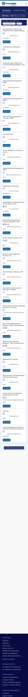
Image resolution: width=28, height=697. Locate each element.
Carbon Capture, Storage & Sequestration (14, 400)
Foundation (6, 38)
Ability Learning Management (11, 682)
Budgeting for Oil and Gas (10, 359)
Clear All (19, 23)
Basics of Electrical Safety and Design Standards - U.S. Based (14, 306)
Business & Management (10, 653)
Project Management (13, 52)
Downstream (6, 645)
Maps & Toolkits (7, 696)
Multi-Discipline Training (13, 226)
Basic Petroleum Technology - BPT (13, 272)
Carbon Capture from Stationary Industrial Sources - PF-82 (12, 394)
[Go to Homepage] (9, 3)
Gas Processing (13, 35)
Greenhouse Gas (13, 139)
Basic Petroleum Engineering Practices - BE (11, 254)
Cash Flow (6, 411)
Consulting (5, 693)
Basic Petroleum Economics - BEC (12, 238)
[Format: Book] (4, 189)
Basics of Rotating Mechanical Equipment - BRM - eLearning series (13, 324)
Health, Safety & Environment (11, 656)
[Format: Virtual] (4, 206)
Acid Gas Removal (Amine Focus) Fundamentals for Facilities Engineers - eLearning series (14, 29)
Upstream (5, 640)
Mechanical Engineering (13, 157)
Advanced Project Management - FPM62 (12, 81)
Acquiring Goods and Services (11, 47)
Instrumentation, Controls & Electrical (14, 312)
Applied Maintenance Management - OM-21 (13, 169)
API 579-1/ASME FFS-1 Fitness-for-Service (13, 151)
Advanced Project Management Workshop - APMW (12, 117)
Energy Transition (7, 648)
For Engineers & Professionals (11, 667)
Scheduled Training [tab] (19, 10)
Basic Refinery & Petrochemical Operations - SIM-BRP (12, 288)
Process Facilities (13, 191)
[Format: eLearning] (4, 33)
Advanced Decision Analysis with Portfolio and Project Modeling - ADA (14, 63)
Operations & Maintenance (13, 175)
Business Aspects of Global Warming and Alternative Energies (13, 376)
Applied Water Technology (11, 186)
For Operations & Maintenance (11, 669)
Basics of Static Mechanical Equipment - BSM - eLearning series (13, 342)
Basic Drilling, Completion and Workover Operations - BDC (11, 220)
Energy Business (13, 69)
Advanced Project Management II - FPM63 (13, 99)
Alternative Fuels (8, 134)
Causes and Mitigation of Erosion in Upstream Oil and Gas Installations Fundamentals (13, 428)
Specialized (6, 72)
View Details (6, 41)
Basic (4, 54)
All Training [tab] (6, 10)
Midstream (5, 643)
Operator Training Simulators (11, 685)
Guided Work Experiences (10, 677)
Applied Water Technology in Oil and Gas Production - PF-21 (13, 203)
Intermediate (6, 193)
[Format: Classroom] (4, 67)
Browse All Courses (8, 659)
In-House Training (7, 680)
